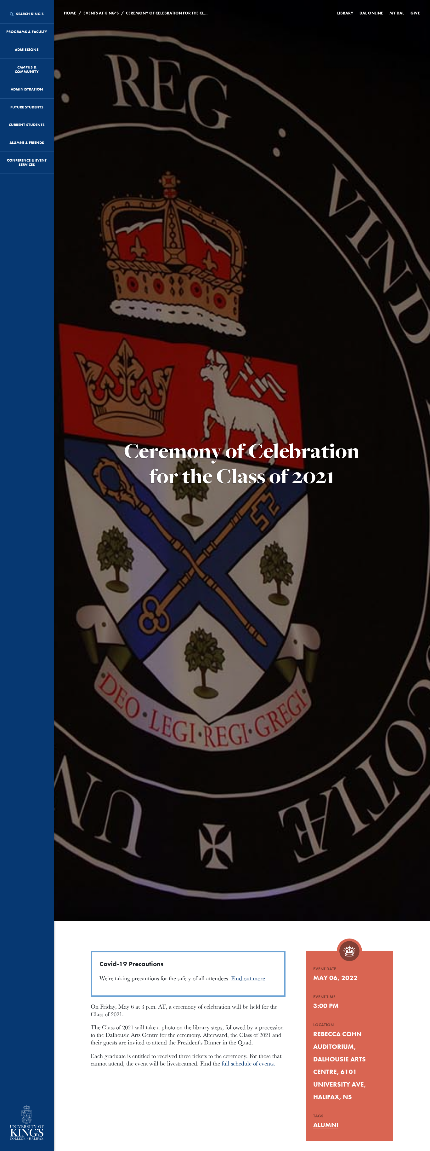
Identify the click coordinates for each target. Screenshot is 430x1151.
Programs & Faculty (26, 31)
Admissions (27, 49)
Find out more (248, 978)
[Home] (27, 1123)
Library (345, 13)
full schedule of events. (248, 1063)
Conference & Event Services (27, 162)
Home (70, 13)
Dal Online (371, 13)
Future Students (26, 107)
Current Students (27, 124)
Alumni (325, 1125)
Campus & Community (27, 69)
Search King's (29, 13)
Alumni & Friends (26, 142)
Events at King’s (101, 13)
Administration (27, 89)
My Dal (396, 13)
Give (415, 13)
